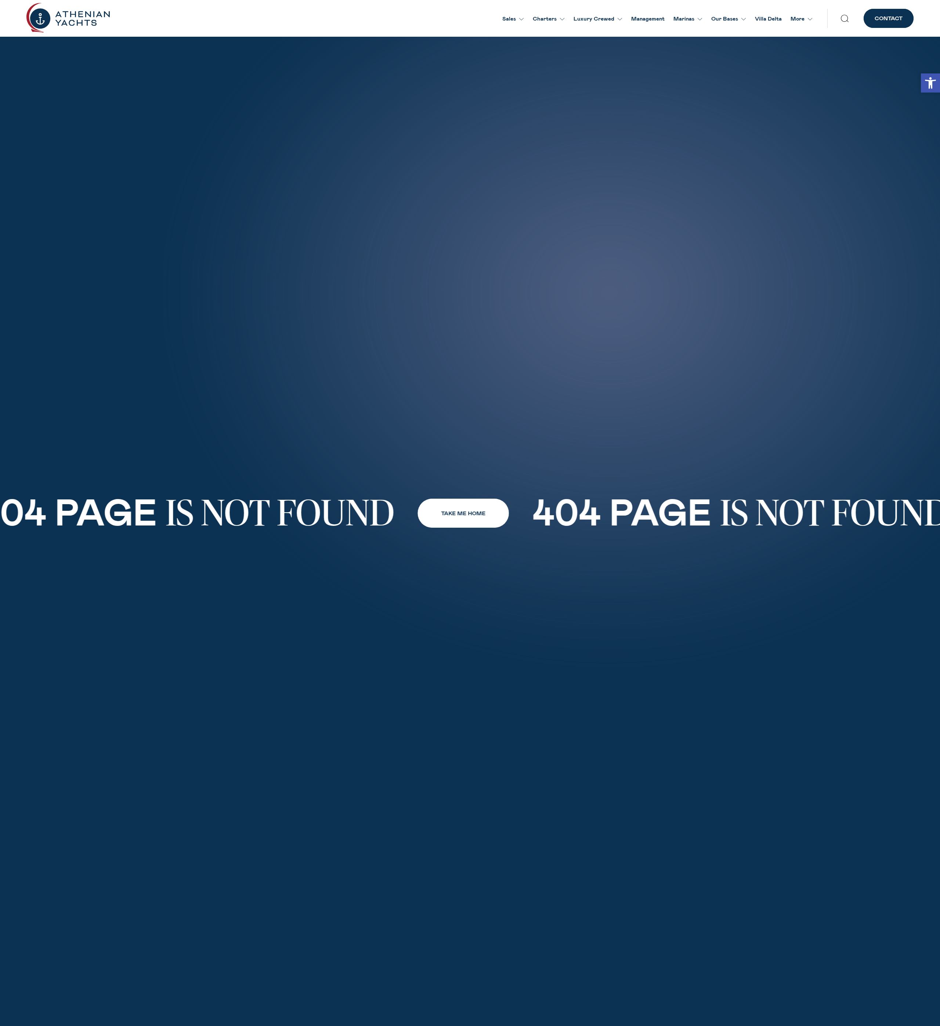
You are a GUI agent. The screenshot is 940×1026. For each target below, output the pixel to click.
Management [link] (648, 18)
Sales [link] (509, 18)
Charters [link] (545, 18)
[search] (845, 18)
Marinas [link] (683, 18)
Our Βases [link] (724, 18)
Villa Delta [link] (768, 18)
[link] (930, 83)
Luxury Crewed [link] (594, 18)
